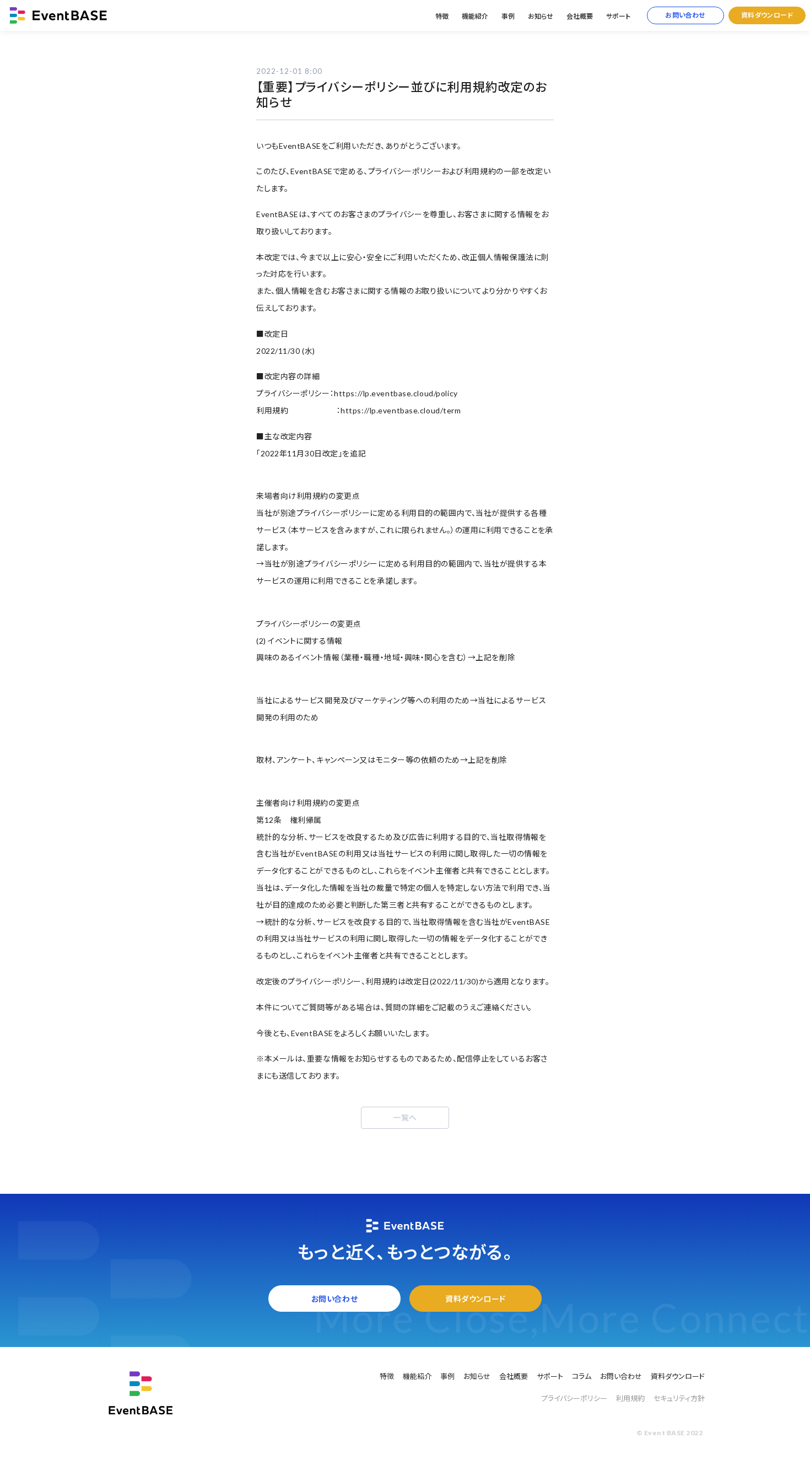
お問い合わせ (685, 15)
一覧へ (405, 1117)
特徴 (442, 16)
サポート (618, 16)
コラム (581, 1376)
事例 (508, 16)
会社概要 (579, 16)
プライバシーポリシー (574, 1398)
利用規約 (630, 1398)
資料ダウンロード (767, 15)
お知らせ (540, 16)
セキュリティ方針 (679, 1398)
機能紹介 (475, 16)
